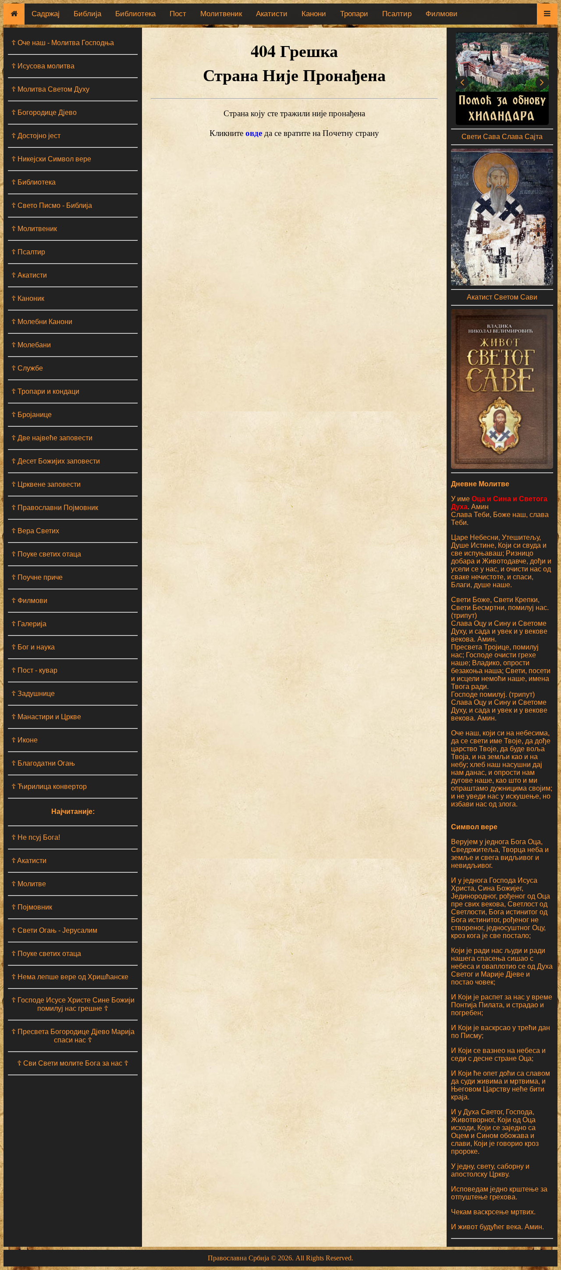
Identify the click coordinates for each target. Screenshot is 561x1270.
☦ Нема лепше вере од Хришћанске (69, 977)
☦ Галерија (28, 624)
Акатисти (272, 14)
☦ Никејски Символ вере (51, 159)
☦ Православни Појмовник (54, 507)
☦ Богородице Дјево (44, 112)
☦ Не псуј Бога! (35, 837)
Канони (314, 14)
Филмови (442, 14)
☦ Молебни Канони (41, 321)
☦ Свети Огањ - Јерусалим (54, 930)
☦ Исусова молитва (43, 66)
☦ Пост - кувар (34, 670)
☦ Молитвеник (34, 228)
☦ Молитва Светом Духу (50, 89)
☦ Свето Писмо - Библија (51, 205)
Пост (178, 14)
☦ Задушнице (33, 693)
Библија (87, 14)
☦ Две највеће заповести (51, 438)
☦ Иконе (24, 740)
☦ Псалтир (28, 252)
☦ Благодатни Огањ (43, 763)
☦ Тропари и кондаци (45, 391)
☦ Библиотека (33, 182)
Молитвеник (221, 14)
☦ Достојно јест (35, 135)
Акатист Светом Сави (502, 297)
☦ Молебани (31, 345)
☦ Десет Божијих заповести (55, 461)
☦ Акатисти (29, 275)
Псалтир (397, 14)
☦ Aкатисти (28, 860)
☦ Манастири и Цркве (46, 717)
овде (253, 133)
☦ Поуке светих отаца (46, 554)
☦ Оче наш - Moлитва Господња (62, 42)
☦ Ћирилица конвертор (49, 786)
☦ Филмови (29, 600)
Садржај (46, 14)
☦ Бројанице (31, 414)
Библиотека (135, 14)
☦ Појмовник (31, 907)
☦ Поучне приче (37, 577)
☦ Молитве (28, 884)
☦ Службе (27, 368)
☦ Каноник (27, 298)
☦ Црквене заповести (46, 484)
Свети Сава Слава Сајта (502, 136)
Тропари (354, 14)
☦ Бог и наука (33, 647)
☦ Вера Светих (35, 531)
